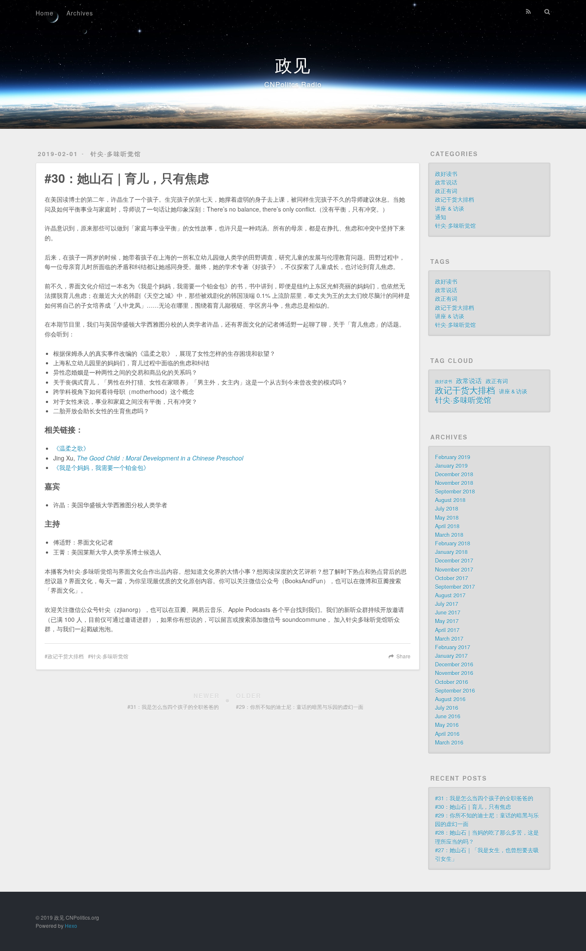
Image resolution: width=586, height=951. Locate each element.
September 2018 (455, 491)
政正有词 (446, 191)
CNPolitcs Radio (293, 84)
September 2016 (455, 690)
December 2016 (454, 664)
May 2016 (447, 725)
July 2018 (446, 508)
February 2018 (452, 543)
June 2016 (447, 716)
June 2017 (447, 612)
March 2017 (449, 638)
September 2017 (455, 587)
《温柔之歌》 (71, 448)
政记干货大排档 (66, 656)
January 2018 (451, 552)
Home (45, 13)
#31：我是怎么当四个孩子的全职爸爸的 (484, 798)
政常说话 (446, 182)
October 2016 (451, 682)
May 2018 (447, 517)
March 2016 (449, 742)
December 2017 (454, 560)
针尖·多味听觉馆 (116, 153)
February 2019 (452, 457)
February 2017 (452, 647)
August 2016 (450, 699)
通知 (440, 217)
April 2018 (447, 526)
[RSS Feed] (528, 11)
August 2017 (450, 595)
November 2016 (454, 673)
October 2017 (451, 578)
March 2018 (449, 535)
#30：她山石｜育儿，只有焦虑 (473, 807)
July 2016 (446, 708)
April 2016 (447, 734)
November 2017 (454, 569)
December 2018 (454, 474)
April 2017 (447, 630)
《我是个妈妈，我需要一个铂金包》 (101, 467)
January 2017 (451, 656)
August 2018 (450, 500)
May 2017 (447, 621)
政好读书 (446, 174)
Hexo (71, 925)
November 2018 (454, 483)
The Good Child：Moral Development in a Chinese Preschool (160, 458)
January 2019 (451, 465)
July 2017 (446, 604)
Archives (79, 13)
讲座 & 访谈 (449, 208)
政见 (293, 64)
